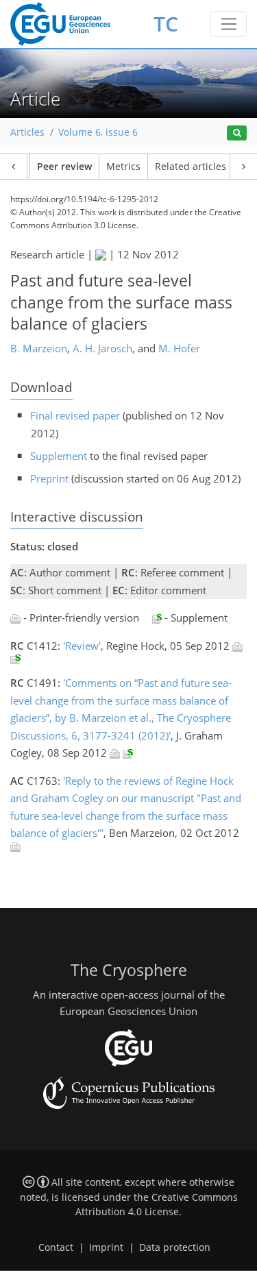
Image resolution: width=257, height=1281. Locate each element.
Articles (27, 132)
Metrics (123, 166)
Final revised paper (75, 415)
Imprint (106, 1247)
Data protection (174, 1247)
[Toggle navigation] (228, 24)
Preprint (49, 478)
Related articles (190, 166)
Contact (55, 1247)
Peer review (64, 166)
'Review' (82, 645)
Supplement (58, 456)
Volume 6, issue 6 (98, 132)
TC (166, 24)
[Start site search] (237, 133)
